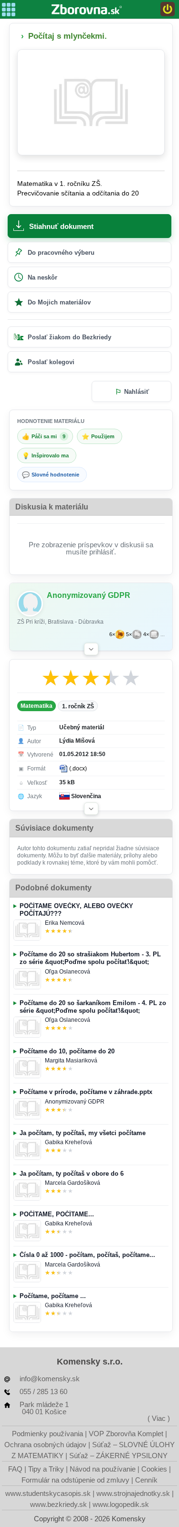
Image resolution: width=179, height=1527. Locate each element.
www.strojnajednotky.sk (133, 1493)
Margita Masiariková (71, 1060)
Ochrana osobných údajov (45, 1444)
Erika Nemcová (64, 923)
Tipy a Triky (46, 1469)
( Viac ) (158, 1418)
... (162, 634)
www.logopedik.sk (121, 1504)
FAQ (15, 1469)
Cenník (146, 1480)
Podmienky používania (47, 1434)
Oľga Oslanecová (67, 971)
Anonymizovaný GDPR (75, 1101)
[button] (91, 649)
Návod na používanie (103, 1469)
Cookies (154, 1469)
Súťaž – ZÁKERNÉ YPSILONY (118, 1455)
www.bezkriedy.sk (58, 1504)
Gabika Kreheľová (68, 1142)
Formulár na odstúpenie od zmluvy (75, 1480)
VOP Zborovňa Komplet (126, 1434)
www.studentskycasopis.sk (48, 1493)
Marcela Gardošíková (72, 1183)
